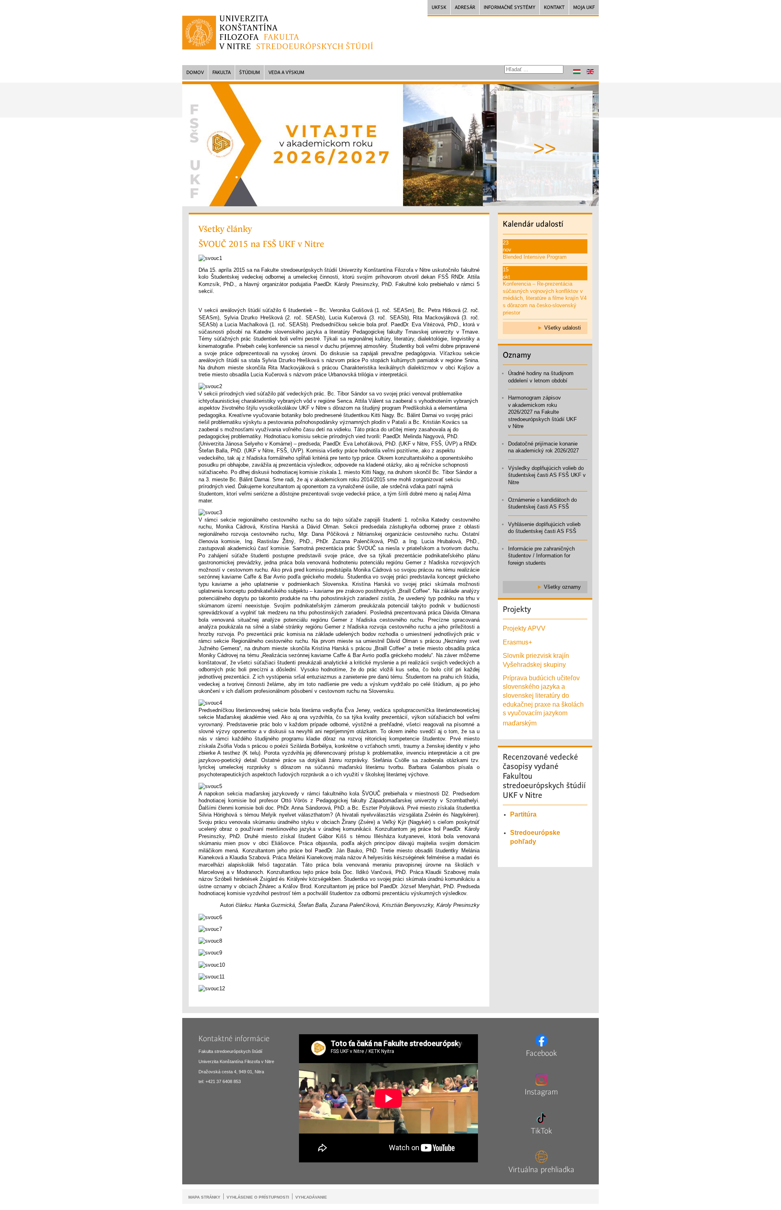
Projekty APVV (524, 628)
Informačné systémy (509, 7)
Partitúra (523, 814)
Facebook (541, 1053)
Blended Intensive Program (535, 257)
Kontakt (554, 7)
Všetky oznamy (562, 587)
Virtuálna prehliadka (541, 1169)
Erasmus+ (517, 642)
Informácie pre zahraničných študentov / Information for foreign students (541, 556)
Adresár (465, 7)
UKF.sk (439, 7)
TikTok (541, 1131)
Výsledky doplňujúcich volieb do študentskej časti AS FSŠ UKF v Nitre (547, 475)
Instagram (541, 1092)
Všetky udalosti (562, 328)
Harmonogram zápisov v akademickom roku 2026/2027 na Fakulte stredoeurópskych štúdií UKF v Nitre (542, 412)
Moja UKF (584, 7)
